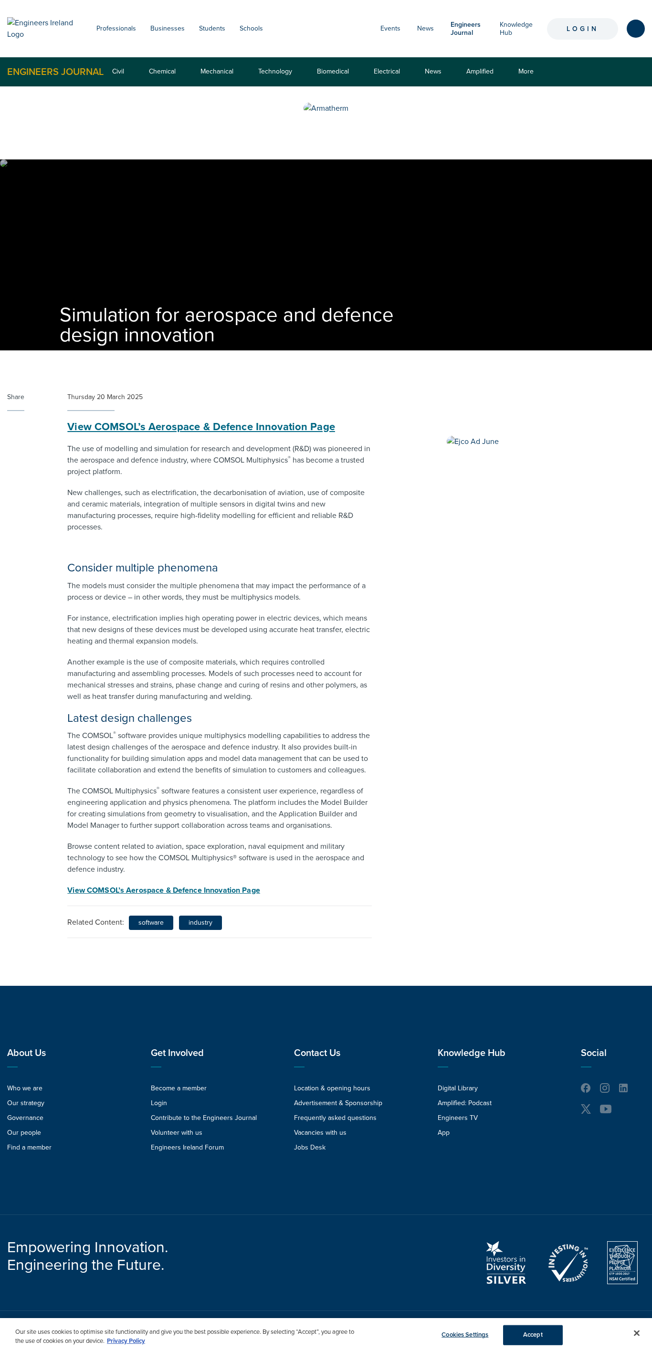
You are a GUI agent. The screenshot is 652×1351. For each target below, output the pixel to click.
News (425, 28)
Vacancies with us (320, 1133)
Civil (118, 71)
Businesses (167, 28)
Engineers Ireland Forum (187, 1147)
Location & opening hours (332, 1088)
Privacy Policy (126, 1341)
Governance (25, 1118)
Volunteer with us (176, 1133)
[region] (326, 1334)
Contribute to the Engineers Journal (204, 1118)
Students (212, 28)
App (444, 1133)
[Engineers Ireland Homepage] (42, 28)
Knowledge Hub (471, 1053)
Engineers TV (458, 1118)
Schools (251, 28)
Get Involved (177, 1053)
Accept (533, 1335)
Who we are (24, 1088)
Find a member (29, 1147)
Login (583, 29)
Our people (24, 1133)
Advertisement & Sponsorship (338, 1103)
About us (26, 1053)
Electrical (387, 71)
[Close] (636, 1333)
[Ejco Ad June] (473, 441)
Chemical (162, 71)
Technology (275, 71)
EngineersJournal (466, 29)
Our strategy (25, 1103)
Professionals (116, 28)
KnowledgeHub (516, 29)
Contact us (317, 1053)
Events (390, 28)
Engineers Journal (55, 71)
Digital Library (458, 1088)
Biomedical (333, 71)
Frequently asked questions (335, 1118)
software (151, 922)
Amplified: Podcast (465, 1103)
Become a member (179, 1088)
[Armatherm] (326, 108)
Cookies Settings (465, 1335)
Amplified (480, 71)
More (528, 76)
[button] (141, 28)
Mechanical (216, 71)
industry (200, 922)
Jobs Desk (310, 1147)
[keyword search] (636, 29)
